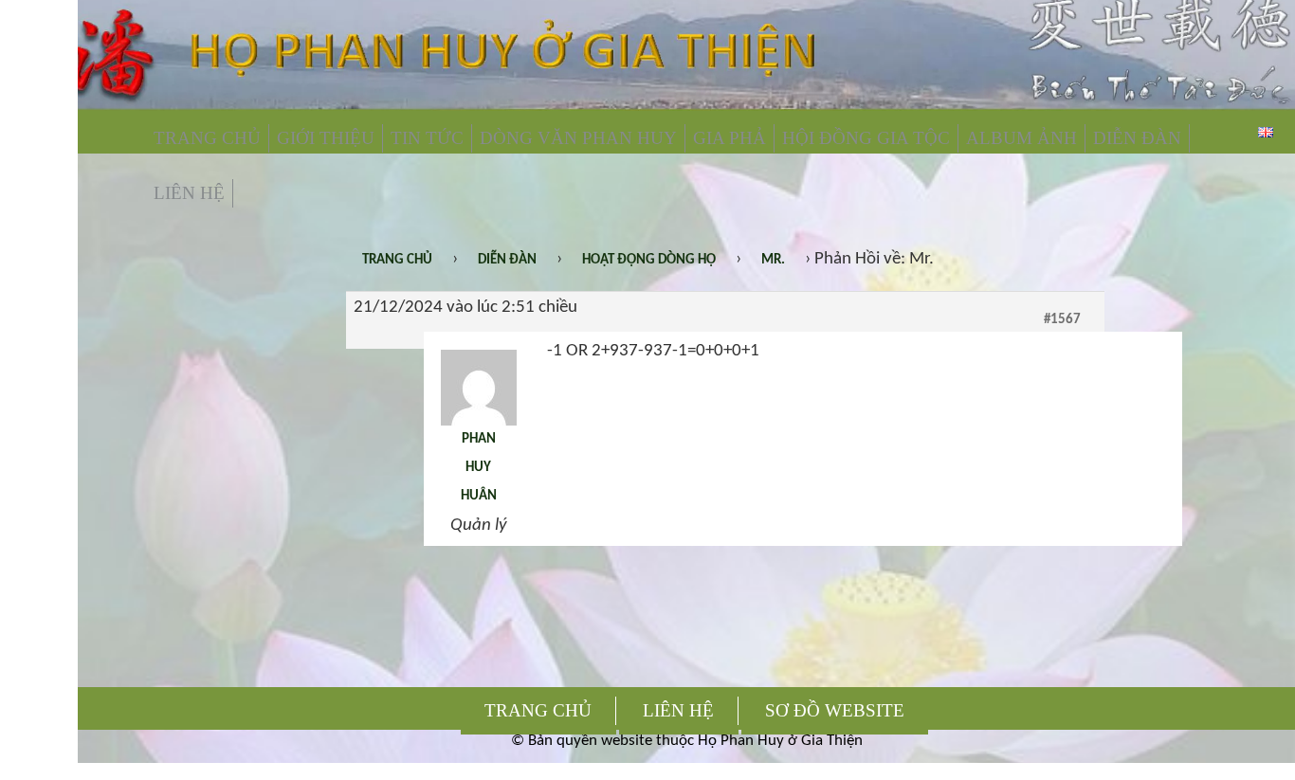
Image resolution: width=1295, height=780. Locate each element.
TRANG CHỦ (207, 138)
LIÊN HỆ (189, 193)
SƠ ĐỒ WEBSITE (834, 710)
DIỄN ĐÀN (1137, 138)
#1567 (1062, 320)
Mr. (773, 260)
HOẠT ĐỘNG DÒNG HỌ (649, 260)
